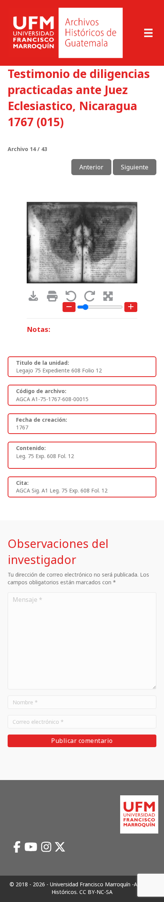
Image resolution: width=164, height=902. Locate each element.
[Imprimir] (54, 298)
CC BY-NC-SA (96, 891)
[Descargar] (36, 298)
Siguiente (134, 167)
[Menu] (148, 32)
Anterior (91, 167)
